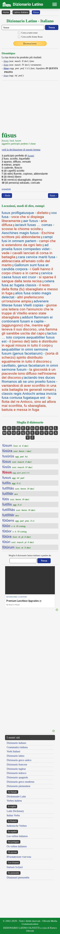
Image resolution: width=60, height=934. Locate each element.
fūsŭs (6, 64)
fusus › (53, 195)
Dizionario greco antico (19, 760)
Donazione (30, 43)
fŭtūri (18, 542)
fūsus (36, 12)
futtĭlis (12, 504)
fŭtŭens (18, 520)
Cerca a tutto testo (29, 32)
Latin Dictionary (15, 811)
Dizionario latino (15, 755)
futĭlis (11, 483)
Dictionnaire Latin (16, 796)
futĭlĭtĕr (10, 494)
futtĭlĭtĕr (10, 515)
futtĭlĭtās (19, 510)
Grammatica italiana (17, 747)
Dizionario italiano (16, 742)
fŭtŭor (14, 531)
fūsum (15, 445)
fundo (31, 156)
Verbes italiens (14, 800)
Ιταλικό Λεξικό (15, 867)
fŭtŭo (14, 526)
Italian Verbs (13, 815)
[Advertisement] (30, 679)
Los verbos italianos (17, 836)
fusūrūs (15, 456)
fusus (6, 75)
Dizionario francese (17, 764)
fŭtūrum (16, 547)
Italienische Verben (17, 825)
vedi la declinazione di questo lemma (21, 149)
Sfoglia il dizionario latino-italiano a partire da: (30, 555)
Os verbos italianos (17, 846)
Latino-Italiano (21, 12)
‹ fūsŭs (6, 195)
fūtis (16, 499)
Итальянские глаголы (19, 856)
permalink (6, 189)
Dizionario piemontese (18, 786)
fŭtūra (16, 536)
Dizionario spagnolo (17, 777)
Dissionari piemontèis (18, 877)
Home (6, 12)
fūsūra (17, 451)
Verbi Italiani (13, 751)
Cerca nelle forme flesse (32, 36)
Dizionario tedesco (16, 773)
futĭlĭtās (18, 488)
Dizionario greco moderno (20, 781)
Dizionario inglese (16, 768)
